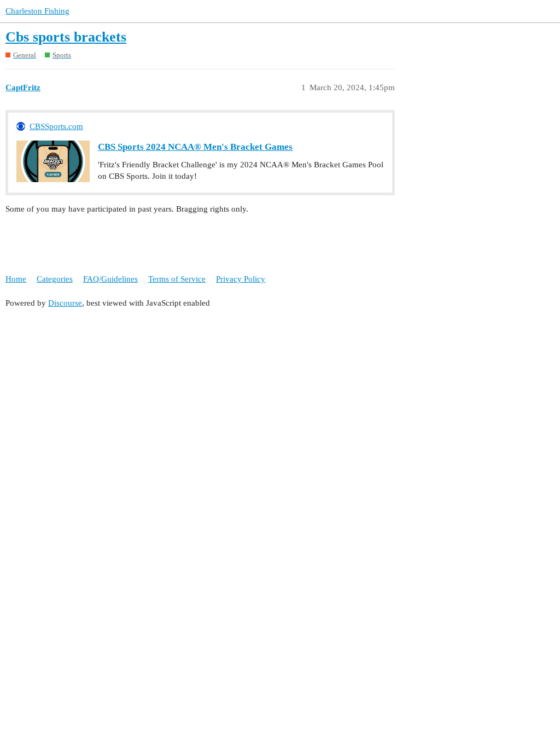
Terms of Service (177, 279)
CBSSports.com (56, 126)
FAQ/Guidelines (110, 279)
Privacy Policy (240, 279)
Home (15, 279)
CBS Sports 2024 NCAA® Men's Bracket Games (195, 147)
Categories (55, 279)
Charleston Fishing (37, 11)
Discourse (65, 303)
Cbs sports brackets (65, 37)
